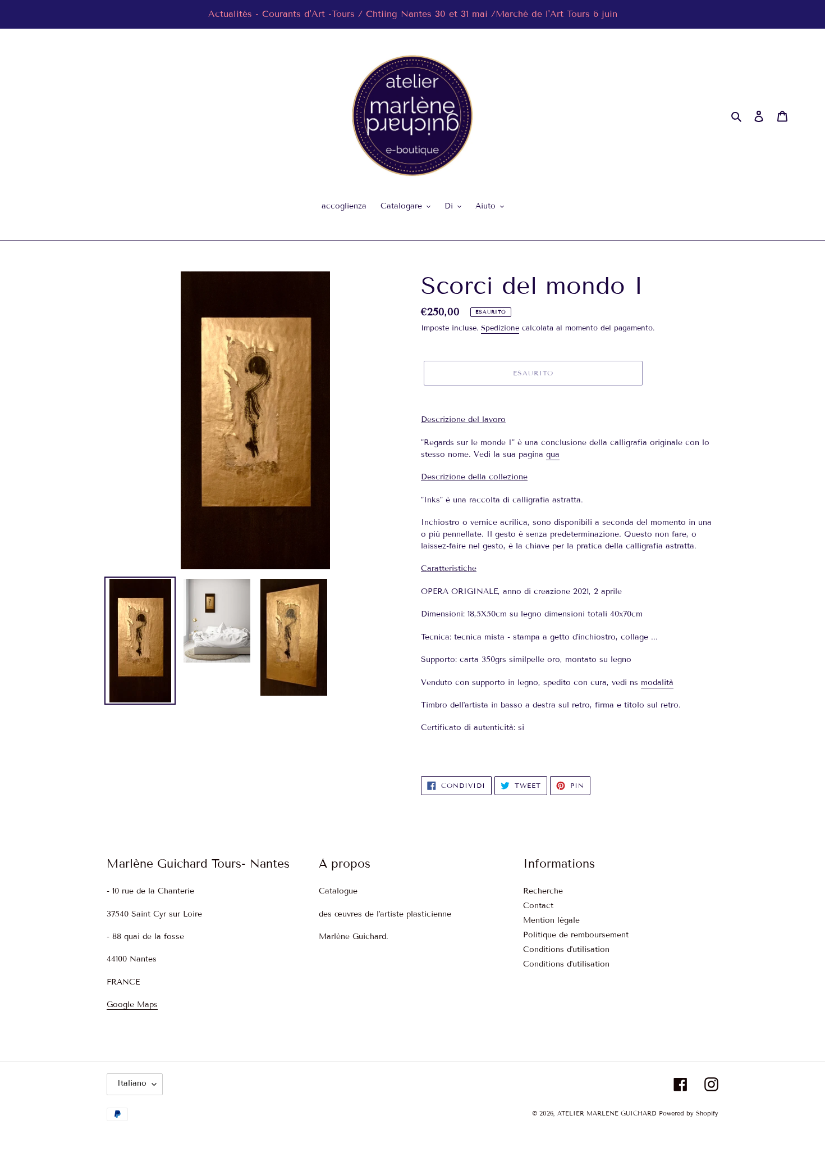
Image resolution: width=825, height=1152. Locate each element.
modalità (657, 682)
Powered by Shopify (688, 1114)
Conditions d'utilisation (566, 950)
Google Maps (132, 1005)
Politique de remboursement (576, 935)
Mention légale (551, 921)
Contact (538, 906)
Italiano (131, 1083)
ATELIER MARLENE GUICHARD (606, 1114)
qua (553, 454)
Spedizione (500, 328)
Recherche (543, 891)
